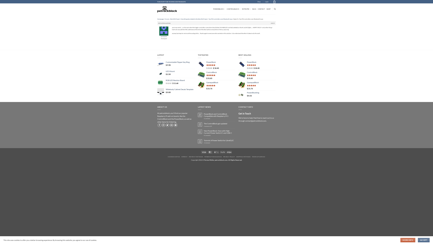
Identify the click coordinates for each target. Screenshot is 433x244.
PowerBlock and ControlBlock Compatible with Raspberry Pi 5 (216, 115)
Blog (254, 9)
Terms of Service (258, 157)
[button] (266, 1)
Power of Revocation (213, 157)
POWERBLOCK (218, 9)
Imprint (184, 157)
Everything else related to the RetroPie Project (194, 19)
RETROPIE (245, 9)
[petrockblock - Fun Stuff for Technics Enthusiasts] (167, 9)
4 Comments (210, 135)
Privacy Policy (229, 157)
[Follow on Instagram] (163, 125)
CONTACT (261, 9)
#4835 (273, 23)
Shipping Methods (243, 157)
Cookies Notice (174, 157)
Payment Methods (196, 157)
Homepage (160, 19)
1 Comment (210, 118)
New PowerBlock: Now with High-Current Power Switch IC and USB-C (218, 132)
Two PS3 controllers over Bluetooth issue (220, 19)
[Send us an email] (171, 125)
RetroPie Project (175, 19)
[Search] (275, 9)
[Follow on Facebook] (159, 125)
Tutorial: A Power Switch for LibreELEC (219, 140)
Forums (167, 19)
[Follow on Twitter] (167, 125)
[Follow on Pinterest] (175, 125)
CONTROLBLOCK (233, 9)
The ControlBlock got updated (215, 123)
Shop (259, 2)
